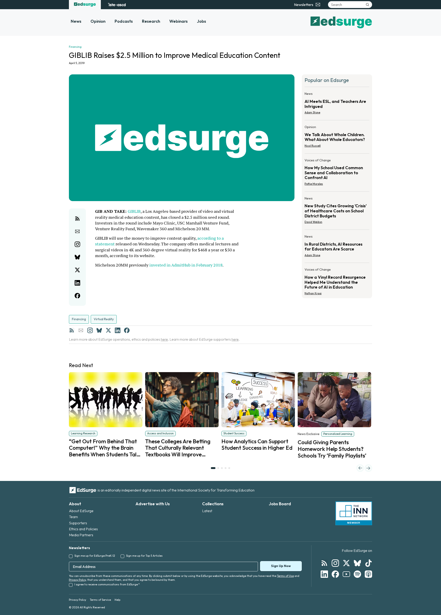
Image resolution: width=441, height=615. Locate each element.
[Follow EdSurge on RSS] (324, 563)
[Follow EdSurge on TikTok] (368, 563)
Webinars (178, 21)
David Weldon (313, 222)
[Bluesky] (99, 330)
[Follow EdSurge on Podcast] (368, 574)
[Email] (81, 330)
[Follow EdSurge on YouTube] (346, 574)
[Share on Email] (77, 231)
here (164, 339)
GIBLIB (134, 211)
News (76, 21)
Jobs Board (280, 503)
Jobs (201, 21)
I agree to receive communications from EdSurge (107, 584)
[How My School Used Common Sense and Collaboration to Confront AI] (337, 173)
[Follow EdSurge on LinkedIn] (324, 574)
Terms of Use (285, 576)
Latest (207, 510)
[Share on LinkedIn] (77, 283)
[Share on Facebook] (77, 295)
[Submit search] (367, 4)
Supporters (78, 523)
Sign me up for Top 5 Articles (144, 555)
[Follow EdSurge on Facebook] (335, 574)
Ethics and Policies (83, 529)
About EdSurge (81, 510)
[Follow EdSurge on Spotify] (357, 574)
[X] (108, 330)
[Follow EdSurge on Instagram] (335, 563)
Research (151, 21)
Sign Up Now (281, 566)
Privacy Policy (77, 579)
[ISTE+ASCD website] (117, 4)
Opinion (97, 21)
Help (117, 599)
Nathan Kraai (313, 293)
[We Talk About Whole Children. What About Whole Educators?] (337, 138)
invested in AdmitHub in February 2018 (186, 265)
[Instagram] (90, 330)
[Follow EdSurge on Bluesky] (357, 563)
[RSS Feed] (71, 330)
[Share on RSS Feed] (77, 218)
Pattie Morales (314, 183)
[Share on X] (77, 270)
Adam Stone (312, 112)
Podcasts (124, 21)
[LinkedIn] (117, 330)
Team (73, 516)
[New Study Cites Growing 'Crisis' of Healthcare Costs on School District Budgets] (337, 211)
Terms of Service (100, 599)
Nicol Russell (313, 145)
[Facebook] (127, 330)
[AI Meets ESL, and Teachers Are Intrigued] (337, 104)
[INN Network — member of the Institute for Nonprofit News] (353, 513)
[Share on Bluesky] (77, 257)
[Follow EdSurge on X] (346, 563)
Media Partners (81, 535)
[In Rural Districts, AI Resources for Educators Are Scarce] (337, 247)
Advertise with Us (153, 503)
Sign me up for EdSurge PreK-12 (94, 555)
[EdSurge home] (85, 4)
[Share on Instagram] (77, 244)
